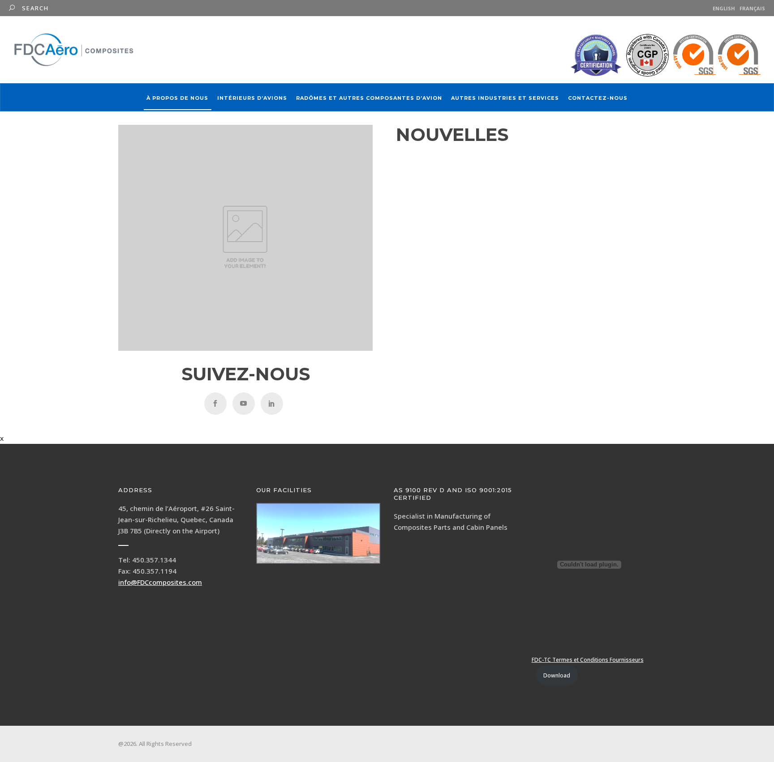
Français (752, 8)
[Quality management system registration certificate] (717, 55)
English (724, 8)
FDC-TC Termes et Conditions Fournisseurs (588, 660)
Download (556, 675)
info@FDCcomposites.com (160, 582)
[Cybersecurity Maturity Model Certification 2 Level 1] (596, 55)
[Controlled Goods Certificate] (647, 55)
